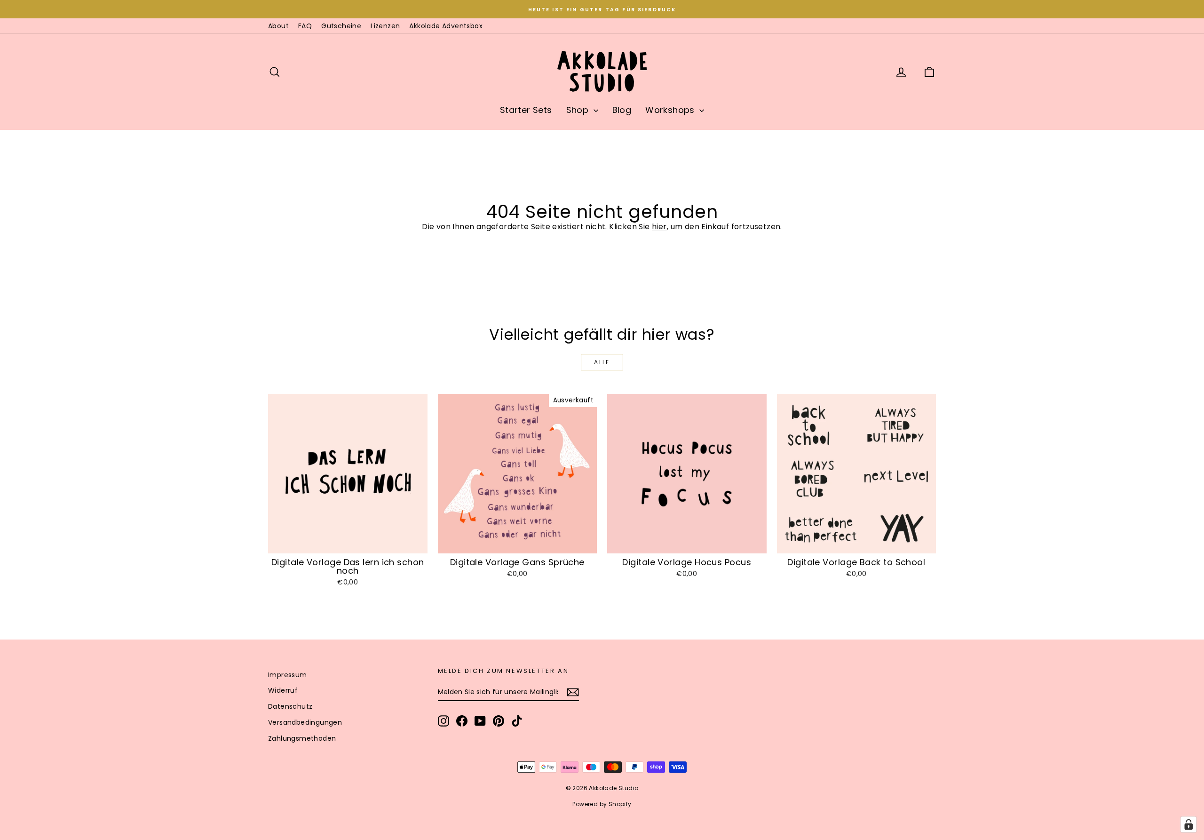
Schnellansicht (348, 543)
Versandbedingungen (305, 722)
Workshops (671, 110)
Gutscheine (341, 26)
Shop (578, 110)
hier (659, 226)
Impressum (287, 675)
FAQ (305, 26)
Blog (622, 110)
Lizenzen (385, 26)
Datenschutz (290, 706)
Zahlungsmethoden (302, 738)
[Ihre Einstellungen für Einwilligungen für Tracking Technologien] (1188, 824)
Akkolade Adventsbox (446, 26)
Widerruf (283, 690)
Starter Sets (526, 110)
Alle (602, 362)
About (278, 26)
